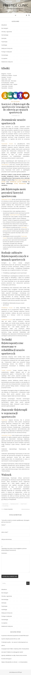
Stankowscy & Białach (6, 75)
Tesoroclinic (4, 86)
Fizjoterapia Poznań (7, 143)
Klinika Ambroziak (5, 81)
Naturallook (4, 88)
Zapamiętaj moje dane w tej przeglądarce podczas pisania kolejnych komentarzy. (14, 549)
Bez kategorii (4, 28)
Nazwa (3, 525)
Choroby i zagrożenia (6, 31)
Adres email (4, 532)
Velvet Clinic (4, 79)
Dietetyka (3, 38)
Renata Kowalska (8, 509)
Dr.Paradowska (5, 82)
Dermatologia (4, 35)
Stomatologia (4, 55)
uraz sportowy (5, 505)
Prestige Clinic (15, 5)
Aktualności (4, 25)
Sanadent (3, 77)
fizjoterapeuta (5, 503)
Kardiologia (4, 45)
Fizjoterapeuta (5, 164)
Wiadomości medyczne (7, 61)
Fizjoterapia (4, 41)
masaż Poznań (24, 503)
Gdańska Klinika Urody (6, 84)
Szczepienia (4, 58)
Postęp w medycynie (6, 51)
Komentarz (4, 553)
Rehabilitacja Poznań (7, 307)
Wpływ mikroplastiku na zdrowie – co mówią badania (14, 662)
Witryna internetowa (6, 539)
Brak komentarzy (26, 509)
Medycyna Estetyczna (6, 48)
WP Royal (20, 672)
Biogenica (3, 73)
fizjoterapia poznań (14, 503)
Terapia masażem (6, 370)
